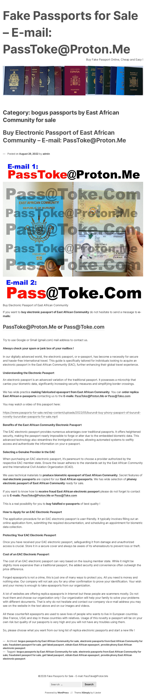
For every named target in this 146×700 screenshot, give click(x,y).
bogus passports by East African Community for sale (48, 641)
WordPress (63, 692)
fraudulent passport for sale (25, 644)
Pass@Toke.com (84, 327)
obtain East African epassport (82, 644)
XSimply (86, 692)
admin (46, 153)
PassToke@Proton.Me (29, 327)
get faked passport (53, 644)
